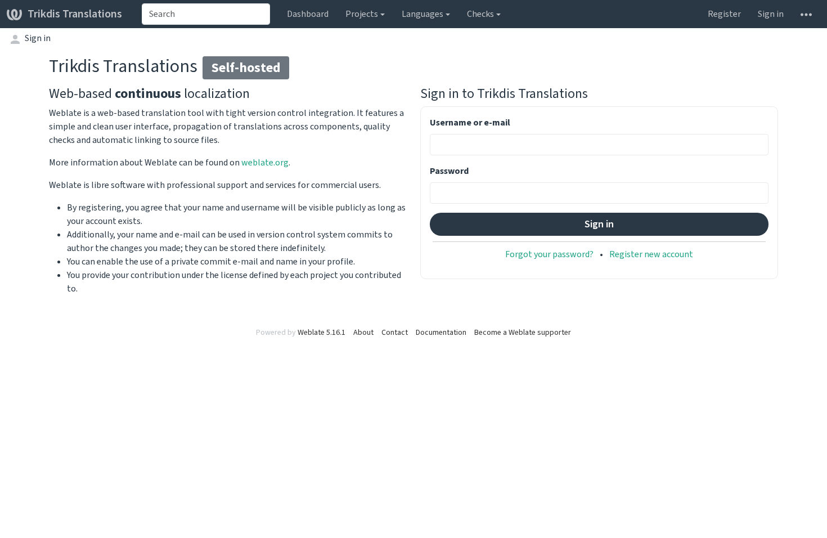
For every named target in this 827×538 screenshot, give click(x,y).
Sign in (771, 14)
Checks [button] (480, 14)
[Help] (806, 14)
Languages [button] (422, 14)
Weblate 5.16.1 (321, 332)
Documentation (441, 332)
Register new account (651, 254)
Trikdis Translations (75, 13)
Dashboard (308, 14)
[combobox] (206, 14)
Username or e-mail (470, 122)
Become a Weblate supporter (522, 332)
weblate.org (265, 162)
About (363, 332)
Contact (394, 332)
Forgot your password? (549, 254)
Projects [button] (361, 14)
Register (724, 14)
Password (449, 171)
